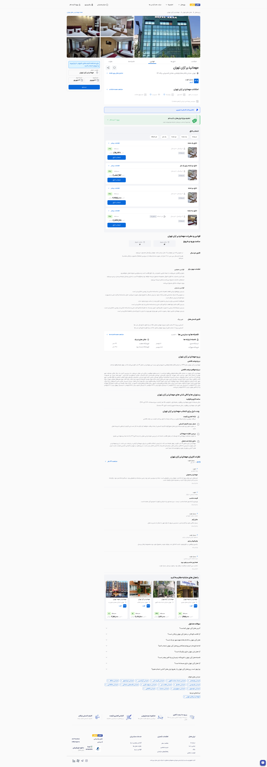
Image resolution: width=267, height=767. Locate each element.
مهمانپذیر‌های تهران (193, 697)
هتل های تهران (187, 12)
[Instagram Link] (86, 761)
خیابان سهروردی (179, 688)
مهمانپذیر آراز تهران (144, 599)
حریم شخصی (164, 747)
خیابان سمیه (164, 688)
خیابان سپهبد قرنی (149, 685)
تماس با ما (192, 746)
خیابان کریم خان (158, 681)
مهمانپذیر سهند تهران (119, 599)
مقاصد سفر (164, 743)
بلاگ (194, 750)
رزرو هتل (197, 12)
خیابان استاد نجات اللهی (177, 681)
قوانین (152, 62)
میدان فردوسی (195, 685)
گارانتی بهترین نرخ (135, 743)
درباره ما (192, 743)
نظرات (110, 62)
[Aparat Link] (78, 761)
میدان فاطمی (150, 688)
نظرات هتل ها (137, 746)
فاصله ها (131, 62)
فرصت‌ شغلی (191, 753)
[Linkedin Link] (74, 761)
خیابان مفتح (180, 685)
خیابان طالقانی (113, 685)
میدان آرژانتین (143, 681)
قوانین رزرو (137, 750)
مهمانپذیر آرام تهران (167, 599)
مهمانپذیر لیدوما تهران (190, 599)
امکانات (194, 62)
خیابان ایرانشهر (128, 681)
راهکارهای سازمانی (162, 752)
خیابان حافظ (114, 681)
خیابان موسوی (195, 688)
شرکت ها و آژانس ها (155, 5)
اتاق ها (173, 62)
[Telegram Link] (82, 761)
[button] (152, 628)
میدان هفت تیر (166, 685)
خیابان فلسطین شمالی (130, 685)
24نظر (191, 82)
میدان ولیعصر (195, 681)
